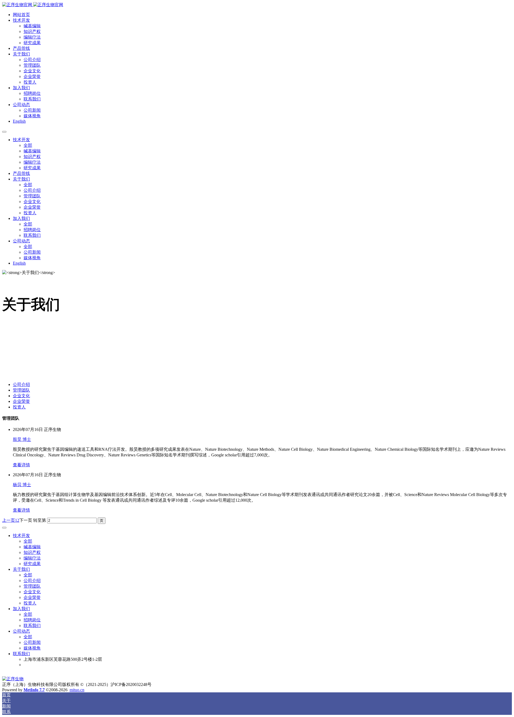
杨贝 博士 (22, 484)
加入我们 (21, 87)
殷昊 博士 (22, 439)
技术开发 (21, 20)
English (19, 121)
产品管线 (21, 48)
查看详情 (21, 465)
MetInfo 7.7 (34, 690)
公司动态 (21, 104)
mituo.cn (77, 690)
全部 (28, 145)
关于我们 (21, 54)
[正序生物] (257, 5)
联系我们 (21, 653)
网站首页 (21, 14)
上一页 (8, 520)
